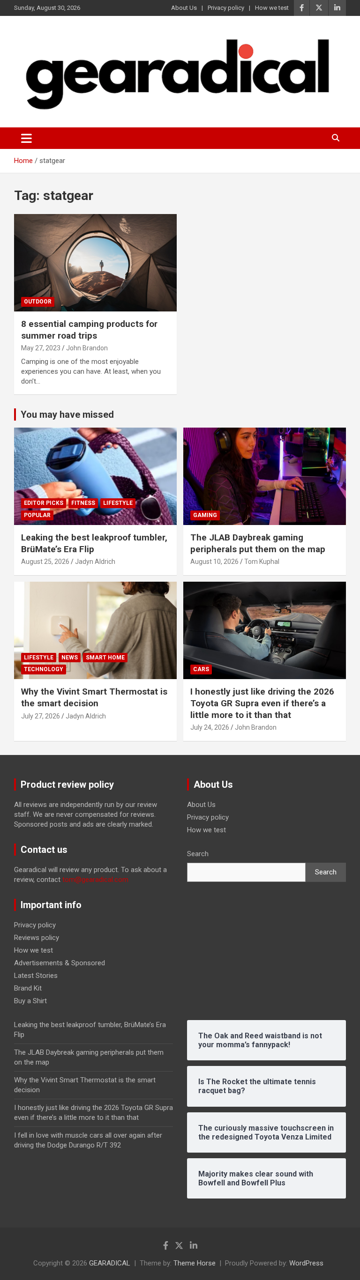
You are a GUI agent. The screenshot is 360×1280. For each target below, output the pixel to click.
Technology (43, 669)
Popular (37, 515)
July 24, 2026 (209, 727)
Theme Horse (194, 1263)
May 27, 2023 (40, 348)
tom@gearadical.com (95, 879)
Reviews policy (36, 937)
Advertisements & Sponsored (59, 963)
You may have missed (67, 414)
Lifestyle (118, 503)
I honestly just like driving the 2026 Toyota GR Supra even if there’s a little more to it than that (262, 703)
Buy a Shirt (30, 1001)
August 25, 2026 (45, 561)
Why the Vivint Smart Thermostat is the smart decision (94, 697)
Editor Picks (43, 503)
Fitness (83, 503)
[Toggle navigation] (26, 138)
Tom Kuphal (261, 561)
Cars (201, 669)
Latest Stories (36, 975)
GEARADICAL (109, 1263)
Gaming (205, 515)
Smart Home (105, 657)
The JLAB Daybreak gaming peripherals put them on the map (257, 543)
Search (198, 854)
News (69, 657)
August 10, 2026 (214, 561)
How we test (272, 7)
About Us (184, 7)
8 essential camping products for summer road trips (89, 329)
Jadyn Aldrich (95, 561)
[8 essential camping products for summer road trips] (95, 262)
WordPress (306, 1263)
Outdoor (38, 301)
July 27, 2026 (40, 716)
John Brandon (87, 348)
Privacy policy (226, 7)
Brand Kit (28, 988)
